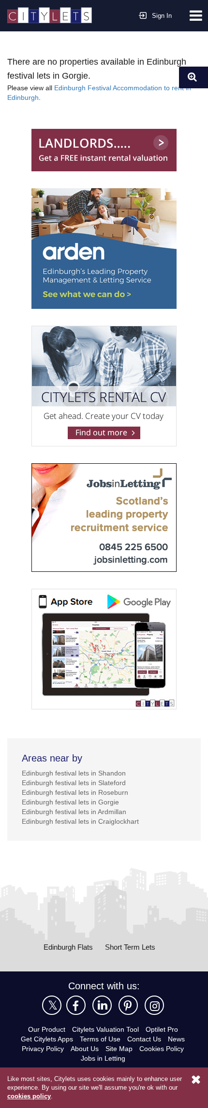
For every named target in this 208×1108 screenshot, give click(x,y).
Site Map (119, 1049)
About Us (85, 1049)
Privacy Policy (43, 1049)
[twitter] (51, 1005)
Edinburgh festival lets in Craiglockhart (80, 821)
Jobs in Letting (103, 1058)
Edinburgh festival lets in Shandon (74, 773)
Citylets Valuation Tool (105, 1029)
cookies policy (29, 1096)
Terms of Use (100, 1039)
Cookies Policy (161, 1049)
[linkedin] (102, 1005)
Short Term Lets (130, 947)
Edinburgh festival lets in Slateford (74, 783)
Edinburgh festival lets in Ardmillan (74, 812)
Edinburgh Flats (68, 947)
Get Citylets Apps (47, 1039)
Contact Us (144, 1039)
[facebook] (76, 1005)
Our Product (46, 1029)
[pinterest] (128, 1005)
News (176, 1039)
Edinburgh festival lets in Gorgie (70, 802)
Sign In (162, 15)
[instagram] (154, 1005)
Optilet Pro (162, 1029)
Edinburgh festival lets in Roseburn (75, 792)
